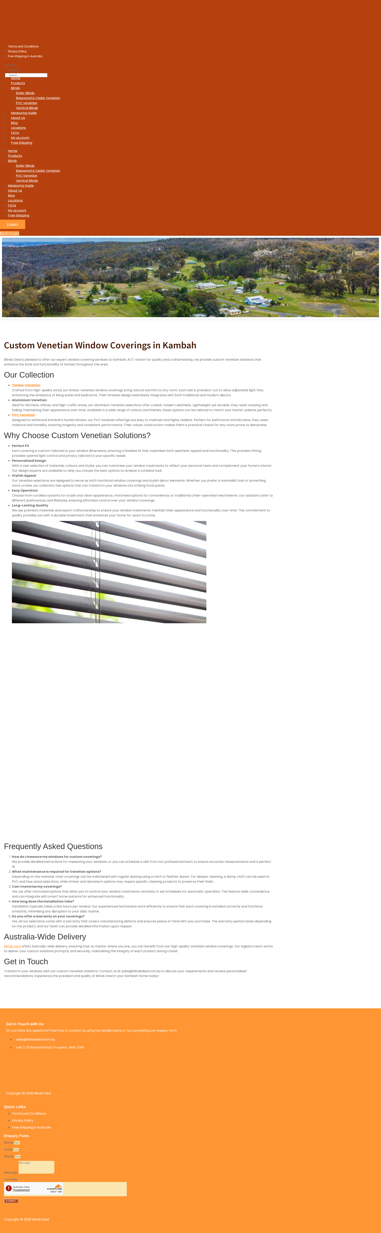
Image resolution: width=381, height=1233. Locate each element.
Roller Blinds (25, 93)
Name (9, 1142)
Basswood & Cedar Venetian (38, 98)
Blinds (15, 88)
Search (10, 65)
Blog (14, 123)
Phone (9, 1156)
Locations (18, 128)
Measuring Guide (24, 113)
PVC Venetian (26, 103)
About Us (18, 118)
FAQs (15, 132)
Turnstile (10, 1179)
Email (8, 1149)
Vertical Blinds (27, 108)
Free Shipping (21, 142)
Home (15, 78)
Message (11, 1172)
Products (18, 83)
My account (20, 137)
